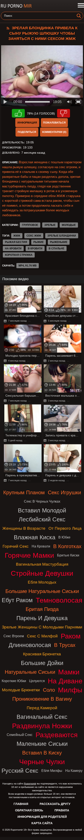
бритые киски (68, 555)
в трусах (64, 645)
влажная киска (34, 537)
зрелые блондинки (61, 235)
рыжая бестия (16, 242)
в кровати (35, 248)
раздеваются (57, 734)
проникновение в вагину (42, 699)
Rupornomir (30, 783)
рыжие (38, 242)
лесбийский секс (42, 519)
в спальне (56, 248)
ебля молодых (42, 582)
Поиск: (8, 15)
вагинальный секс (42, 716)
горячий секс (16, 546)
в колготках (67, 546)
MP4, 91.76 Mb (28, 265)
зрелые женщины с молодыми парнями (42, 627)
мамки (68, 672)
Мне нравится (18, 113)
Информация (27, 122)
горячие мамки (29, 555)
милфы (70, 690)
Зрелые (50, 225)
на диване (65, 681)
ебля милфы (51, 770)
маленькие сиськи (42, 743)
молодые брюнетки (21, 690)
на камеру (73, 770)
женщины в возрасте (23, 528)
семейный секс (20, 735)
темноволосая (59, 600)
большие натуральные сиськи (42, 591)
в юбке (64, 537)
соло (49, 690)
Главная (21, 804)
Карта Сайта (42, 823)
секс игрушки (64, 492)
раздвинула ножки (42, 725)
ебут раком (17, 600)
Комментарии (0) (54, 132)
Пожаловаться (54, 122)
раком (71, 636)
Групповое (30, 225)
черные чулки (42, 761)
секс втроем (13, 636)
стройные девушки (42, 573)
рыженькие (58, 242)
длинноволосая (30, 645)
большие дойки (42, 663)
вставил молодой (42, 510)
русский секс (20, 770)
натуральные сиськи (30, 672)
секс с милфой (42, 636)
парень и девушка (42, 618)
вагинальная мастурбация (42, 564)
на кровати (13, 248)
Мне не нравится (63, 113)
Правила (61, 810)
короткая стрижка (19, 254)
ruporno (16, 6)
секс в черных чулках (42, 501)
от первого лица (65, 528)
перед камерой (42, 708)
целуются (37, 681)
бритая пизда (42, 609)
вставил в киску (42, 753)
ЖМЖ (16, 235)
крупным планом (24, 492)
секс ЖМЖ (33, 235)
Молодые (69, 225)
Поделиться (27, 132)
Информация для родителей (42, 816)
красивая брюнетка (42, 654)
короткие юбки (14, 681)
